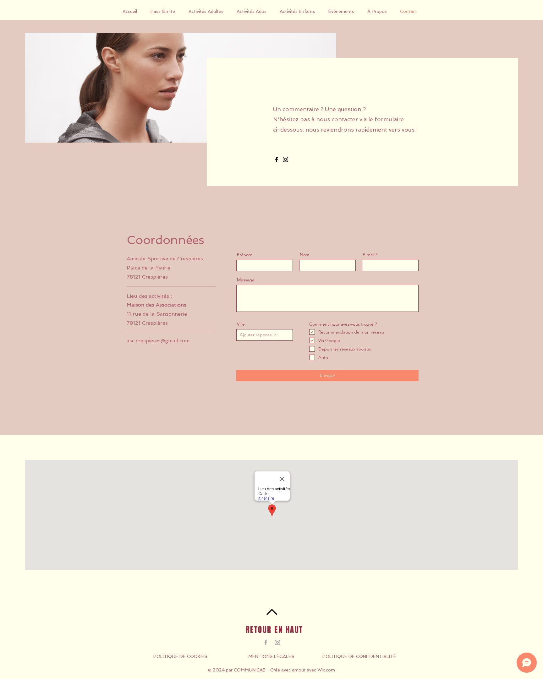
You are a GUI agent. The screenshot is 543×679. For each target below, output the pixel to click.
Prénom (244, 255)
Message (246, 280)
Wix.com (326, 669)
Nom (305, 255)
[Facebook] (276, 159)
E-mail (369, 255)
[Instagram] (285, 159)
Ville (241, 324)
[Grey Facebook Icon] (265, 642)
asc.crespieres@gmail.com (158, 341)
